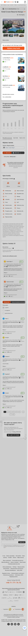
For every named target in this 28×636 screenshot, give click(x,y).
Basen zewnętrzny (20, 190)
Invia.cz (4, 621)
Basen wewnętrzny (9, 193)
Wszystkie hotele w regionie (8, 94)
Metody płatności (5, 562)
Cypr (8, 5)
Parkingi (15, 567)
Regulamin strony (6, 573)
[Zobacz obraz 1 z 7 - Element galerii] (5, 35)
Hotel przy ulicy (20, 205)
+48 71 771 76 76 (13, 582)
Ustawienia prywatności (8, 575)
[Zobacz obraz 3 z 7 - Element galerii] (16, 35)
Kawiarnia (19, 214)
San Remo (5, 76)
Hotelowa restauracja (9, 214)
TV (5, 196)
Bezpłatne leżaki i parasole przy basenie (20, 193)
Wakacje (5, 5)
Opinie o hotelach (15, 562)
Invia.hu (11, 621)
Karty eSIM (19, 570)
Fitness (18, 208)
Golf (18, 202)
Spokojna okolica (9, 208)
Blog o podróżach (7, 560)
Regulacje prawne (14, 576)
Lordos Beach (6, 58)
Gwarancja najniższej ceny (14, 564)
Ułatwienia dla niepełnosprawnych (20, 211)
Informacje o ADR (19, 575)
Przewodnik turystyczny (17, 560)
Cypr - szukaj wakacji (7, 96)
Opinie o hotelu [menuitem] (22, 137)
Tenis (6, 202)
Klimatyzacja (8, 190)
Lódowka (7, 199)
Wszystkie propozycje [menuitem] (7, 137)
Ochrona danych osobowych (17, 573)
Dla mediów (18, 555)
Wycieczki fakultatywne (10, 570)
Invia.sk (7, 621)
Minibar (18, 196)
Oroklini (15, 5)
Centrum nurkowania (9, 205)
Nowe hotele (23, 562)
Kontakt (10, 557)
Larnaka (11, 5)
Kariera (14, 557)
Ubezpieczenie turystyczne (16, 568)
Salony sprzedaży (10, 555)
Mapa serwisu (20, 557)
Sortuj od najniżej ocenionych (18, 302)
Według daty (6, 302)
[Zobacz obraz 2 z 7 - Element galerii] (11, 35)
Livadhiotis (6, 67)
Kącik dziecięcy (20, 199)
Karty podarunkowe (7, 567)
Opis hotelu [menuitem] (15, 137)
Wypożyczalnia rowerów (9, 217)
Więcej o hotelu (6, 40)
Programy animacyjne (9, 211)
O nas (3, 555)
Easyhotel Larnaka (8, 85)
